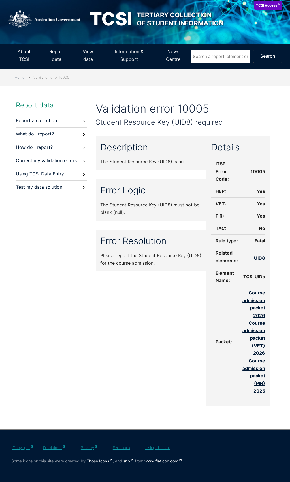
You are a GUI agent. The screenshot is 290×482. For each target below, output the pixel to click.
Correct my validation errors (46, 160)
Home (19, 77)
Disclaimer (52, 447)
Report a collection (36, 120)
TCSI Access (266, 5)
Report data (56, 55)
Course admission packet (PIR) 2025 (253, 376)
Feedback (121, 447)
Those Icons (98, 461)
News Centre (173, 55)
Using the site (157, 447)
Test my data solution (39, 187)
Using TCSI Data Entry (40, 174)
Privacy (87, 447)
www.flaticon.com (161, 461)
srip (126, 461)
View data (88, 55)
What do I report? (35, 134)
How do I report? (34, 147)
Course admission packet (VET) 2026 (253, 338)
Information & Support (129, 55)
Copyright (21, 447)
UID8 (259, 258)
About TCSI (24, 55)
